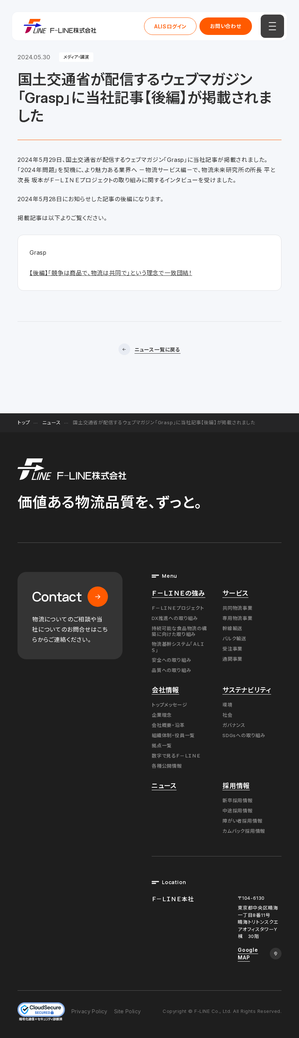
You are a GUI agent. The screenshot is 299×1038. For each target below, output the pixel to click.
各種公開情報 (167, 766)
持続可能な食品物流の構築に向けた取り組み (179, 631)
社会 (227, 715)
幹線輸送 (232, 628)
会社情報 (165, 690)
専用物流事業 (237, 618)
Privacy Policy (89, 1011)
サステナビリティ (246, 690)
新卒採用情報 (237, 800)
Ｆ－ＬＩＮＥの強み (178, 593)
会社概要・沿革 (168, 725)
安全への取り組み (171, 660)
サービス (235, 593)
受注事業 (232, 649)
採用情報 (236, 786)
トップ (24, 422)
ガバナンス (233, 725)
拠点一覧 (162, 745)
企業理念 (162, 715)
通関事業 (232, 659)
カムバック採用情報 (243, 831)
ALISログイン (170, 26)
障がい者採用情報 (242, 821)
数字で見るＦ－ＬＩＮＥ (176, 756)
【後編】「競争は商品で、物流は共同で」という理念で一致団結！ (111, 273)
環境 (227, 705)
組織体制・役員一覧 (173, 735)
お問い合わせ (225, 26)
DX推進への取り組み (175, 618)
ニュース (51, 422)
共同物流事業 (237, 608)
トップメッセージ (169, 705)
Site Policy (127, 1011)
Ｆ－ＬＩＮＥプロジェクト (178, 608)
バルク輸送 (234, 638)
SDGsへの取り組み (243, 735)
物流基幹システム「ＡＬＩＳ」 (178, 647)
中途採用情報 (237, 811)
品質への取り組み (171, 670)
